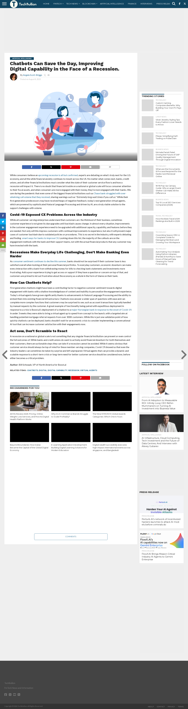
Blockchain (88, 3)
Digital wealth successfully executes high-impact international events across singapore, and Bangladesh (111, 447)
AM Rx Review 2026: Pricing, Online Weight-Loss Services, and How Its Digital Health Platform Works (29, 416)
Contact (161, 707)
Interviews (146, 3)
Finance (132, 3)
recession (73, 370)
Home (46, 3)
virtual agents (88, 370)
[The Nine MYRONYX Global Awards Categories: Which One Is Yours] (112, 403)
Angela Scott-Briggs (32, 75)
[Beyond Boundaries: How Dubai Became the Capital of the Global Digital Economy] (29, 434)
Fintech (57, 3)
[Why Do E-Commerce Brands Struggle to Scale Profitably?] (70, 403)
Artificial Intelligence (112, 3)
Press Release (164, 3)
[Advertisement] (94, 30)
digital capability (57, 370)
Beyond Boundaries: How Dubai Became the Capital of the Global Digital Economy (29, 447)
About (151, 707)
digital (43, 370)
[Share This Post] (51, 166)
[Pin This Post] (70, 166)
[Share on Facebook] (31, 166)
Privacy (171, 707)
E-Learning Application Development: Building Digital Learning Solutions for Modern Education (69, 447)
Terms (181, 707)
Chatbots (32, 370)
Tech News (72, 3)
